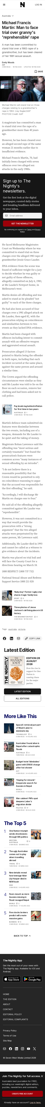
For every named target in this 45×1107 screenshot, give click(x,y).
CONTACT (8, 1009)
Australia (6, 16)
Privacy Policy (9, 1030)
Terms (29, 229)
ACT (17, 771)
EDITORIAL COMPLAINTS (15, 1019)
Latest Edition (22, 691)
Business (13, 922)
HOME (6, 994)
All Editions (22, 698)
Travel (12, 864)
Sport (16, 598)
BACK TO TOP (21, 936)
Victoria (21, 629)
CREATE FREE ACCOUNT (22, 1094)
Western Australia (13, 841)
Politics (19, 808)
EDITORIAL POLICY (12, 1014)
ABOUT (6, 1004)
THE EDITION (9, 999)
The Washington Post (23, 617)
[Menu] (4, 5)
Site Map (7, 1040)
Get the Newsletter (22, 223)
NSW (11, 885)
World (19, 789)
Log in (38, 5)
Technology (21, 734)
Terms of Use (9, 1035)
